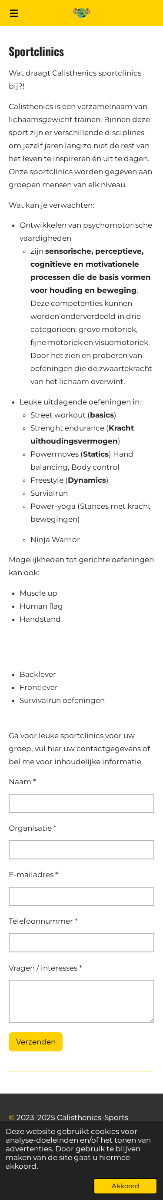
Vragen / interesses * (45, 968)
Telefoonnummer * (43, 921)
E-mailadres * (33, 874)
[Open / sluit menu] (13, 13)
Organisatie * (33, 828)
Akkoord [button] (125, 1186)
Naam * (22, 781)
